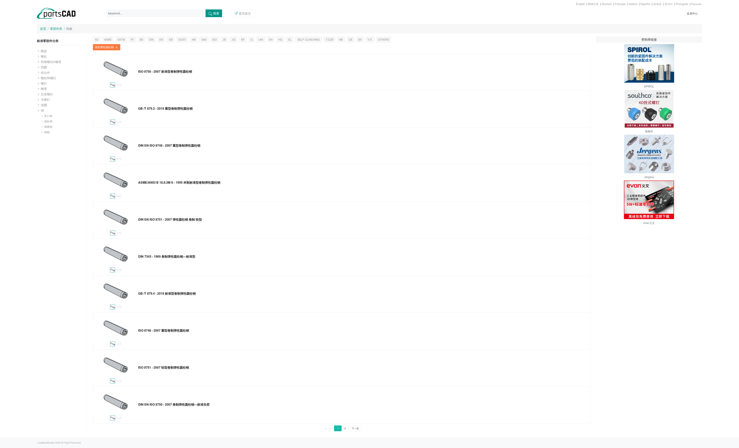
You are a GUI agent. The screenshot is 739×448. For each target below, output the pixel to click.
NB (341, 39)
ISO (214, 39)
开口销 (48, 116)
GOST (182, 39)
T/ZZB (329, 39)
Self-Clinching (308, 39)
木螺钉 (45, 99)
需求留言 (245, 13)
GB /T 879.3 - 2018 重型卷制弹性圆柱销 (165, 108)
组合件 (45, 72)
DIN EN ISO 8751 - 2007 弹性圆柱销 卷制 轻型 (170, 219)
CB (350, 39)
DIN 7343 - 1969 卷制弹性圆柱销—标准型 (166, 256)
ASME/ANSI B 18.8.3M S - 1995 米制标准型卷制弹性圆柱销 (179, 182)
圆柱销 (48, 121)
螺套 (44, 51)
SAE (203, 39)
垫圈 (44, 105)
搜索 (216, 13)
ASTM (121, 39)
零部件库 (56, 28)
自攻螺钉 (47, 94)
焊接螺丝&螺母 (51, 62)
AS (96, 39)
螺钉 (44, 83)
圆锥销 (48, 127)
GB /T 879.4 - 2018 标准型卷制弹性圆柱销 (167, 293)
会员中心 (692, 13)
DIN (151, 39)
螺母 (44, 89)
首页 (43, 28)
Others (383, 39)
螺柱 (44, 56)
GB (171, 39)
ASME (108, 39)
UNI (260, 39)
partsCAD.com (46, 442)
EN (161, 39)
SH (271, 39)
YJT (369, 39)
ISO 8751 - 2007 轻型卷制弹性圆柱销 (163, 367)
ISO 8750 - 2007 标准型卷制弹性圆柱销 (165, 71)
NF (243, 39)
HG (280, 39)
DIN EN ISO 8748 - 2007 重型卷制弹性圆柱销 (169, 145)
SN (360, 39)
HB (194, 39)
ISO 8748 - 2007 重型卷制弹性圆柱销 (163, 330)
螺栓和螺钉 (48, 78)
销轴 (47, 132)
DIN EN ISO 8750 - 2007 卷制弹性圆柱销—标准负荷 (174, 404)
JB (224, 39)
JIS (233, 39)
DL (290, 39)
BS (141, 39)
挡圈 (44, 67)
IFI (132, 39)
